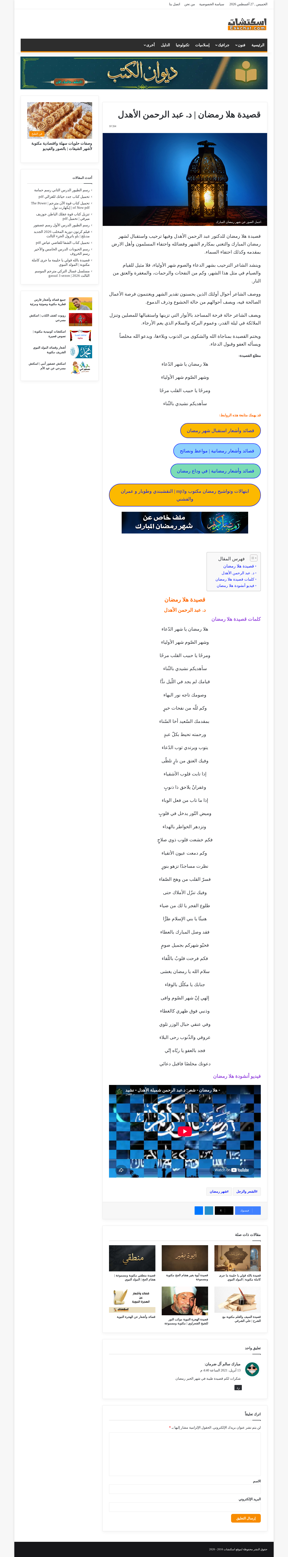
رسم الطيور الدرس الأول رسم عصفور (62, 225)
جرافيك (223, 45)
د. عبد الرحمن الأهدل (238, 573)
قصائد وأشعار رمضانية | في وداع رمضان (215, 471)
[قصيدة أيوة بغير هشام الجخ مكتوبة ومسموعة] (185, 1258)
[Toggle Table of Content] (251, 558)
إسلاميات (202, 45)
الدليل (165, 45)
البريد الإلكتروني (250, 1499)
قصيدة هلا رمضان (238, 566)
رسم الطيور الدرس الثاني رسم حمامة (62, 190)
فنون (241, 45)
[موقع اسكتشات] (247, 24)
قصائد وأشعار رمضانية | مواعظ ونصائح (217, 450)
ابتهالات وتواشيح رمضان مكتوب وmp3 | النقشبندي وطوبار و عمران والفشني (185, 495)
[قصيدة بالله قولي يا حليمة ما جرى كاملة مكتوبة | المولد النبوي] (237, 1258)
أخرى (150, 45)
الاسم (257, 1481)
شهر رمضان (218, 1191)
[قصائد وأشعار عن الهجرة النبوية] (132, 1300)
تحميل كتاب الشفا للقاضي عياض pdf (63, 243)
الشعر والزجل (246, 1191)
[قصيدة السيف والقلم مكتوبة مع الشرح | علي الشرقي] (237, 1300)
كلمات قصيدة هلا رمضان (234, 579)
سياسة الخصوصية (211, 4)
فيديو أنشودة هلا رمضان (235, 586)
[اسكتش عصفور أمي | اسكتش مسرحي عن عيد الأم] (80, 367)
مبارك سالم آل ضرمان (223, 1364)
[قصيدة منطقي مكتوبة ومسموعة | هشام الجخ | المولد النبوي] (132, 1258)
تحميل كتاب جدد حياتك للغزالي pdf (64, 197)
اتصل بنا (174, 4)
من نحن (189, 4)
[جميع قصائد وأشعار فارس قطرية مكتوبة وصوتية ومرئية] (80, 303)
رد (238, 1387)
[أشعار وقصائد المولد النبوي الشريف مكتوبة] (80, 351)
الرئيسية (258, 45)
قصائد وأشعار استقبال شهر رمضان (220, 430)
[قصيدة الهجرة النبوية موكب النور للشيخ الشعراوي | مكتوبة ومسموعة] (185, 1301)
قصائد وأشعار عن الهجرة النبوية (136, 1316)
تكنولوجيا (182, 45)
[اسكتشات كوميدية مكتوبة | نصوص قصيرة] (80, 335)
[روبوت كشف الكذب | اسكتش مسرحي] (80, 319)
